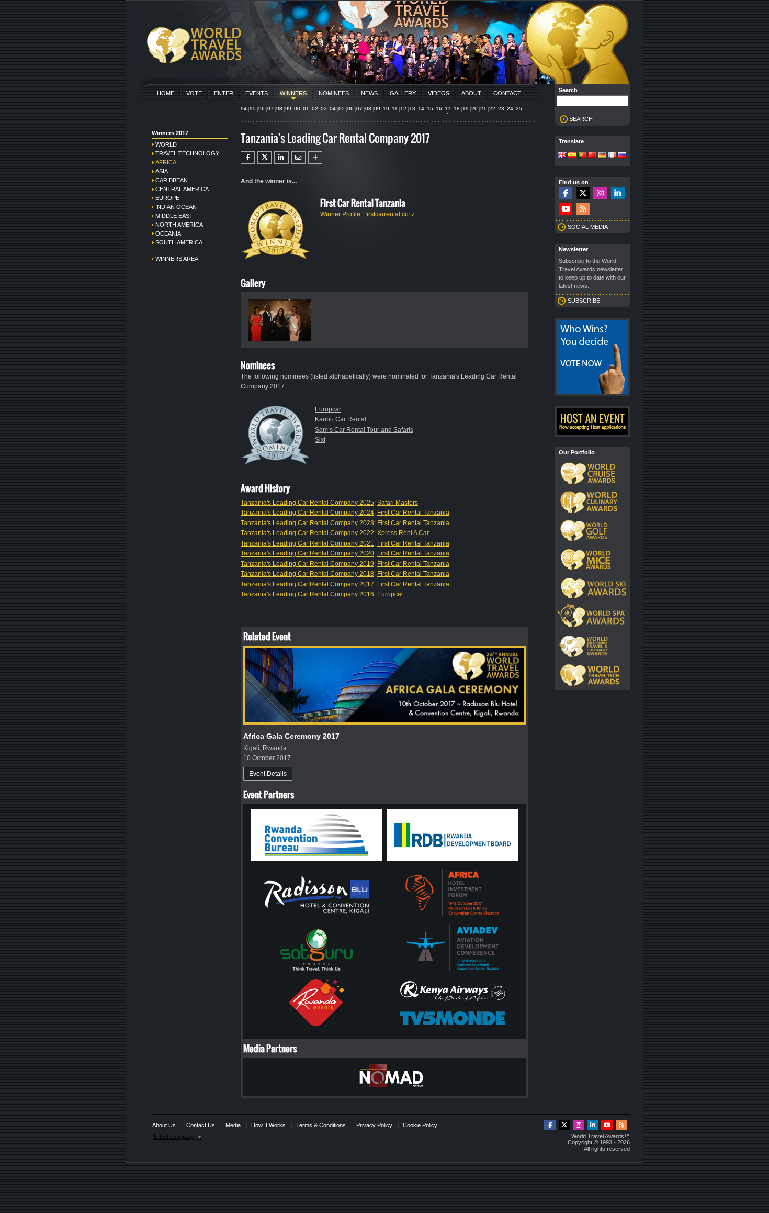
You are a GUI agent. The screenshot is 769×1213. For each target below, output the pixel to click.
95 (253, 109)
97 (270, 109)
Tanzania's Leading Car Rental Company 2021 (307, 543)
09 (377, 109)
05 (341, 109)
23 (501, 109)
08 (368, 109)
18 (457, 109)
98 (279, 109)
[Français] (612, 155)
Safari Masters (397, 502)
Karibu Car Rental (340, 419)
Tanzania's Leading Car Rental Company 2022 (307, 533)
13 (412, 109)
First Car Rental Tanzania (413, 512)
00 (297, 109)
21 (483, 109)
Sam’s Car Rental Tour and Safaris (364, 429)
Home (165, 93)
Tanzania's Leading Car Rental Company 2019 (307, 563)
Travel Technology (187, 153)
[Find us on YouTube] (565, 209)
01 (306, 109)
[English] (562, 155)
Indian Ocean (176, 207)
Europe (167, 198)
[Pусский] (622, 155)
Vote (194, 93)
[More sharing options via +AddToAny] (315, 157)
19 (465, 109)
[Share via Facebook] (247, 157)
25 (519, 109)
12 (403, 109)
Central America (182, 189)
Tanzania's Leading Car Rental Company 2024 (307, 512)
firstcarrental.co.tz (390, 214)
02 (315, 109)
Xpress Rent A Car (403, 533)
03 (324, 109)
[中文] (592, 155)
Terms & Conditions (321, 1125)
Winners (293, 93)
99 (288, 109)
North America (179, 224)
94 (244, 109)
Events (256, 93)
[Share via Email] (298, 157)
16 (439, 109)
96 (261, 109)
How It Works (268, 1125)
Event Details (268, 773)
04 (333, 109)
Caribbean (171, 180)
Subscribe (584, 300)
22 (492, 109)
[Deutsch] (602, 155)
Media (233, 1125)
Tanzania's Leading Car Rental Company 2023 (307, 523)
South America (178, 242)
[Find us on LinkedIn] (618, 193)
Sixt (320, 439)
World (166, 144)
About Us (164, 1125)
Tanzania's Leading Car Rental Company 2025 (307, 502)
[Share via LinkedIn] (281, 157)
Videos (438, 93)
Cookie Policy (420, 1125)
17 (448, 109)
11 (395, 109)
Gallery (403, 93)
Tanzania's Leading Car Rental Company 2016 (307, 594)
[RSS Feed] (583, 209)
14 (421, 109)
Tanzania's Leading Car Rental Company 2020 (307, 553)
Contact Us (200, 1125)
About (471, 93)
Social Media (588, 227)
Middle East (174, 216)
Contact (507, 93)
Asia (161, 171)
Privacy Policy (374, 1125)
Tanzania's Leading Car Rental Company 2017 (307, 584)
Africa (165, 162)
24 (510, 109)
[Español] (572, 155)
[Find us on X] (583, 193)
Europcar (328, 409)
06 (350, 109)
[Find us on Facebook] (565, 193)
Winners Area (176, 258)
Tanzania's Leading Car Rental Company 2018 (307, 573)
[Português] (582, 155)
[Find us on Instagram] (600, 193)
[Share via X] (264, 157)
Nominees (334, 93)
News (369, 93)
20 (474, 109)
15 (430, 109)
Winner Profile (340, 214)
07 (359, 109)
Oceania (168, 233)
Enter (223, 93)
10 (386, 109)
